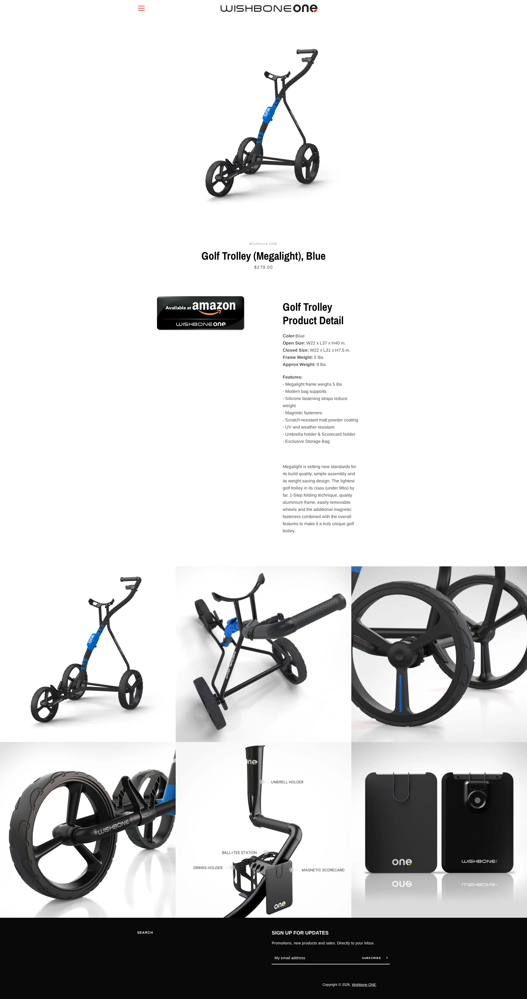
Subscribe (372, 957)
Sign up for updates (300, 933)
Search (145, 932)
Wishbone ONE (364, 985)
